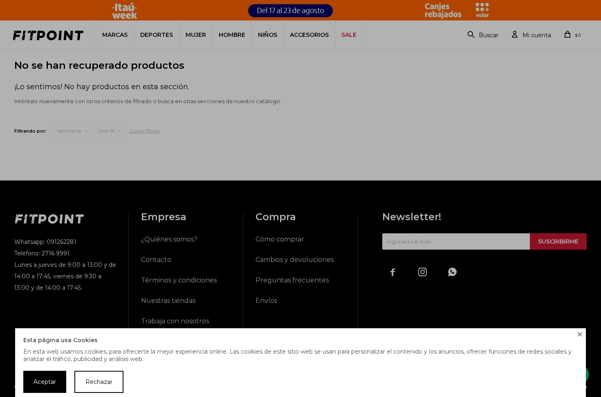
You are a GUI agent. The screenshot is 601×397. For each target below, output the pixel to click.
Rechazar (98, 382)
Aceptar (45, 382)
